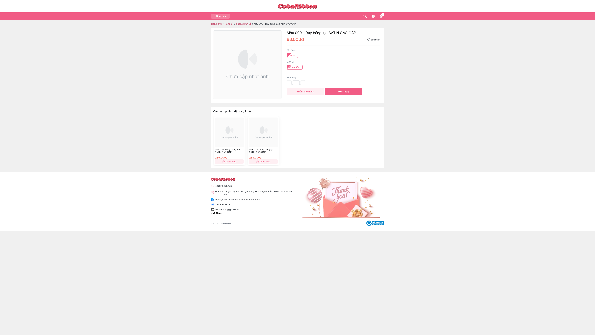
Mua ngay (343, 91)
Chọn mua (230, 161)
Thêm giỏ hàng (305, 91)
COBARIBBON (224, 223)
